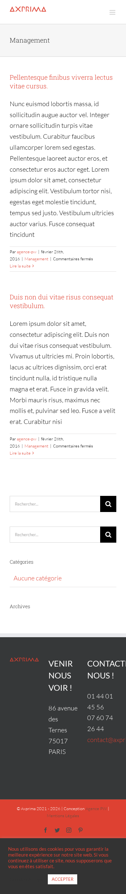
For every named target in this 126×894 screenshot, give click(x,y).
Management (36, 258)
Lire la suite (20, 265)
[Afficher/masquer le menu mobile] (113, 12)
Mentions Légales (63, 815)
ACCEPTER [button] (62, 879)
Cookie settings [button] (26, 879)
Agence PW (96, 808)
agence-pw (27, 251)
